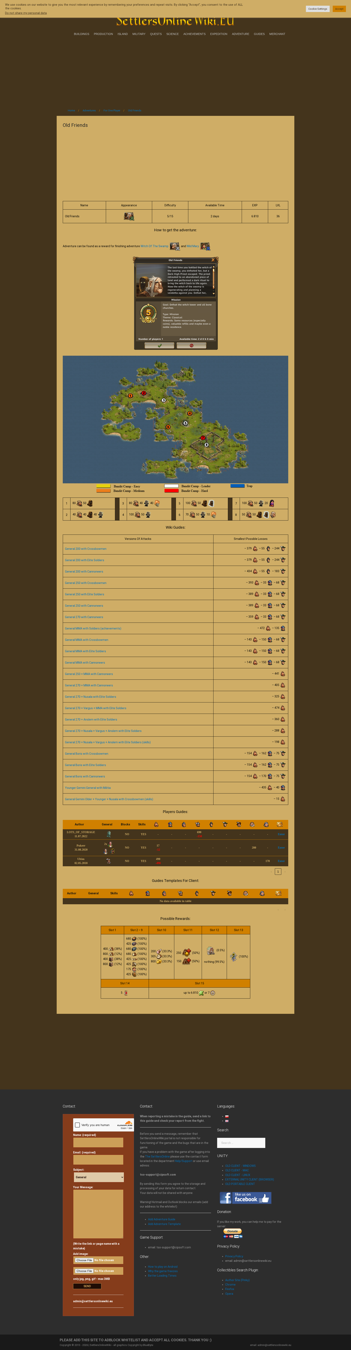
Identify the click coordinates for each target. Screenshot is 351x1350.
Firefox (229, 1289)
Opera (229, 1293)
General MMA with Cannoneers (85, 662)
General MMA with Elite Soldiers (85, 651)
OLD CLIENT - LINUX (237, 1175)
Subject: (78, 1169)
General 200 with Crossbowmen (85, 548)
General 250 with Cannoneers (84, 605)
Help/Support (183, 1161)
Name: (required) (84, 1135)
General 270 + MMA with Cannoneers (89, 685)
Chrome (230, 1284)
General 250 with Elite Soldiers (84, 594)
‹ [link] (271, 871)
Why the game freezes (163, 1271)
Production (103, 34)
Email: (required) (84, 1152)
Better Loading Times (162, 1275)
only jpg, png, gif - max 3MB (91, 1278)
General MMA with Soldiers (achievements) (93, 628)
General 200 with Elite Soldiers (84, 560)
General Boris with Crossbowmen (86, 753)
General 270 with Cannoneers (84, 617)
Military (138, 34)
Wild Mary (192, 246)
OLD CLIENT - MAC (237, 1170)
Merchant (277, 34)
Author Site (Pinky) (237, 1280)
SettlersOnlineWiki (100, 1345)
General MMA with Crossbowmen (86, 639)
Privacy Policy (234, 1256)
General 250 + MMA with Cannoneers (89, 674)
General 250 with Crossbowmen (85, 583)
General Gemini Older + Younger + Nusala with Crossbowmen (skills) (109, 799)
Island (123, 34)
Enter (281, 834)
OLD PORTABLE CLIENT (240, 1184)
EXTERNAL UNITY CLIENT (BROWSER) (249, 1179)
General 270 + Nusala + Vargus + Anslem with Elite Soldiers (103, 731)
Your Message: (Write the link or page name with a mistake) (96, 1218)
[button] (97, 824)
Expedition (218, 34)
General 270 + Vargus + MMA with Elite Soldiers (95, 708)
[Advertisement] (175, 70)
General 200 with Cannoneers (84, 571)
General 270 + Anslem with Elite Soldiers (91, 719)
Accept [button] (339, 8)
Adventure (240, 34)
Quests (156, 34)
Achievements (194, 34)
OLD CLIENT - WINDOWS (240, 1165)
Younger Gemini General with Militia (88, 787)
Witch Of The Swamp (154, 246)
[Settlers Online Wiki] (175, 18)
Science (172, 34)
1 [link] (278, 871)
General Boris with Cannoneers (85, 776)
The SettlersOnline (157, 1156)
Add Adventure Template (164, 1224)
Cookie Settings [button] (317, 8)
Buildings (81, 34)
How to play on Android (163, 1266)
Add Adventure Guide (161, 1219)
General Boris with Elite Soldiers (85, 765)
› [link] (285, 871)
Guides (259, 34)
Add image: (80, 1253)
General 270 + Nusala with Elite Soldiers (90, 696)
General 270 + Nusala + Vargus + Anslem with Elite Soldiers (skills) (108, 742)
